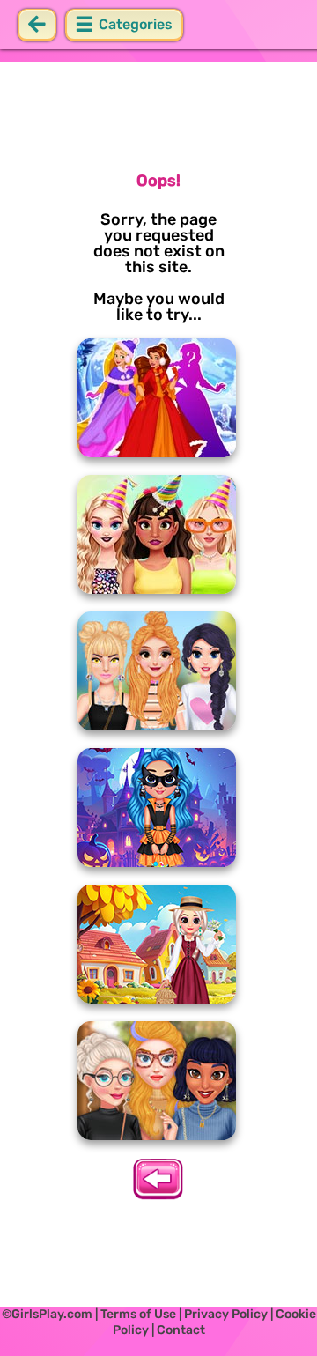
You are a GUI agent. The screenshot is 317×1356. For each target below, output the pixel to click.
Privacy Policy (226, 1314)
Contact (181, 1330)
